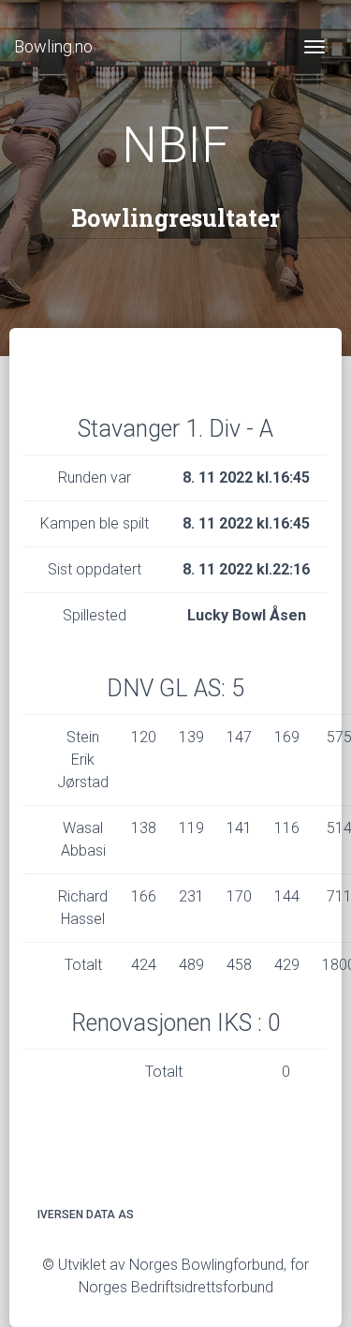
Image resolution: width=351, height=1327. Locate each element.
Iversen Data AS (85, 1214)
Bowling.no (53, 46)
